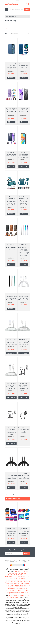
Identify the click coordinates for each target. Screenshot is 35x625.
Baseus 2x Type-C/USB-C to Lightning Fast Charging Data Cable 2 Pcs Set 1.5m (23, 342)
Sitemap (18, 561)
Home (6, 13)
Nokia (7, 594)
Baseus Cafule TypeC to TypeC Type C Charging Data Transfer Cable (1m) (23, 476)
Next (28, 516)
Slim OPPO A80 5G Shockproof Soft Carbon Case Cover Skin (11, 155)
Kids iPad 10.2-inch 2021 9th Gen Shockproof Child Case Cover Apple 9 (11, 531)
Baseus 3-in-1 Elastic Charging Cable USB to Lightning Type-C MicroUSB (23, 430)
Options (12, 77)
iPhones (26, 590)
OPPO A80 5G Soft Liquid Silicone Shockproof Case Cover (11, 66)
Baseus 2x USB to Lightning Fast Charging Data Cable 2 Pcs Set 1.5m (11, 386)
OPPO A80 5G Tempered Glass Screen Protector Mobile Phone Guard (23, 155)
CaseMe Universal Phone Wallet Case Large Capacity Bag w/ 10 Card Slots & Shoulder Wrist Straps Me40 (23, 201)
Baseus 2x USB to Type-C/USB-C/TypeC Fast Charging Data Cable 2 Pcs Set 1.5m (11, 342)
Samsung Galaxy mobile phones (15, 592)
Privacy (22, 561)
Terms (26, 561)
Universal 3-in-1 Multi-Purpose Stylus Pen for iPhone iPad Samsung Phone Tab (11, 297)
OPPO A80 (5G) (17, 13)
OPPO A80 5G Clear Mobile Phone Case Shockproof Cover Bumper (23, 110)
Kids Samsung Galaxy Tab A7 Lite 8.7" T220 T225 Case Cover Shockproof (24, 531)
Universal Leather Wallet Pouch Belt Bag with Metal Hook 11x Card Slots (11, 247)
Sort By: (7, 33)
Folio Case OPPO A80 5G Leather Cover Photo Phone (23, 65)
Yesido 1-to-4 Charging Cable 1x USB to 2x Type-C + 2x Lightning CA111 (23, 386)
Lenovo (18, 594)
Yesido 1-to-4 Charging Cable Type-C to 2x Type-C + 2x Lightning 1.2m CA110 (11, 431)
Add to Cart (24, 166)
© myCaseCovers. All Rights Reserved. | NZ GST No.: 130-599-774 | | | (17, 561)
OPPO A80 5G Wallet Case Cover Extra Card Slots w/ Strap (11, 109)
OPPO (11, 13)
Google (11, 594)
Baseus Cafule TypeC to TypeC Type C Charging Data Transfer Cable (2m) (11, 476)
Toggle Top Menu (17, 0)
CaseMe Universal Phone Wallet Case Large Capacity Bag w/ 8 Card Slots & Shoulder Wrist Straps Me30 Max (11, 201)
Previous (6, 516)
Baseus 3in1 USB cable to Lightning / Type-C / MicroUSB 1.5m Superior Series (23, 297)
